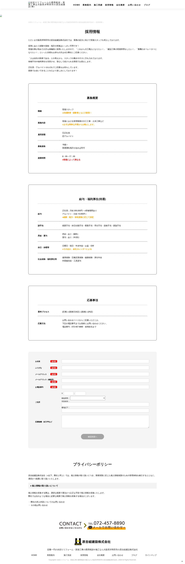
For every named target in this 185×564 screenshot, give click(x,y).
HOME (76, 4)
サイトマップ (151, 555)
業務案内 (87, 4)
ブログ (147, 4)
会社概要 (120, 4)
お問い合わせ (134, 4)
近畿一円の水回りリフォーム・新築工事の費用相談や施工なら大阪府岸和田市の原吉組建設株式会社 (92, 549)
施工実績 (98, 4)
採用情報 (109, 4)
